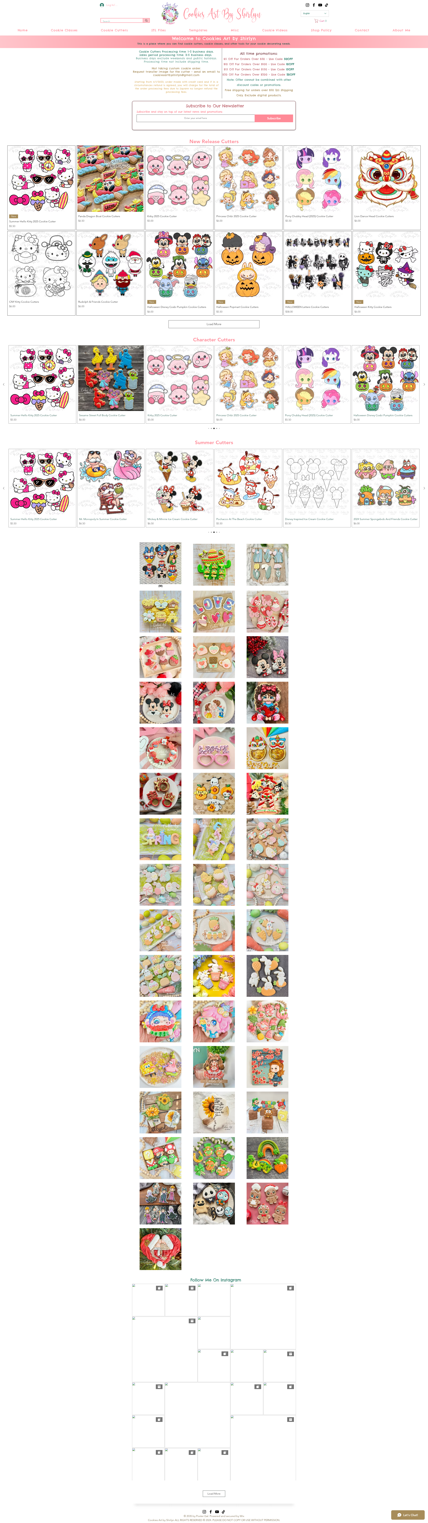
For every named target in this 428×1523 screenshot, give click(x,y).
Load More (214, 324)
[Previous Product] (4, 384)
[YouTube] (320, 5)
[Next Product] (424, 384)
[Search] (146, 20)
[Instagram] (307, 5)
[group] (214, 384)
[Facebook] (313, 5)
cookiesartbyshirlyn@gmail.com (176, 75)
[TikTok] (326, 5)
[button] (321, 21)
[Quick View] (41, 179)
